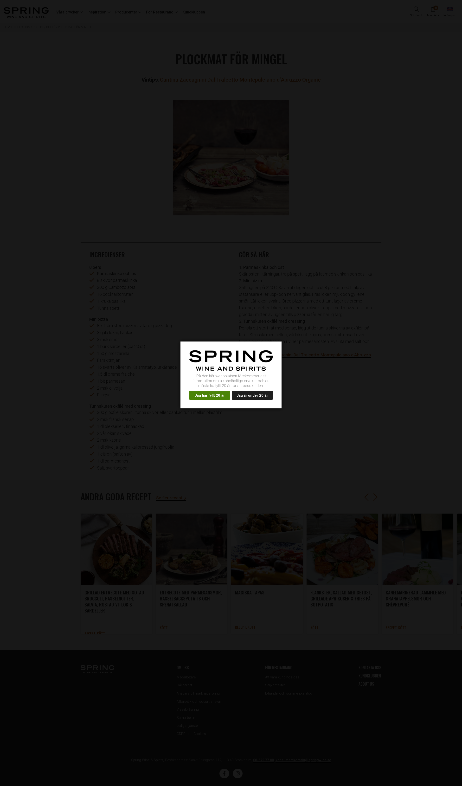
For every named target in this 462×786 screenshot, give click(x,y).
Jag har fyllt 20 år (210, 395)
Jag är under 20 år (252, 395)
